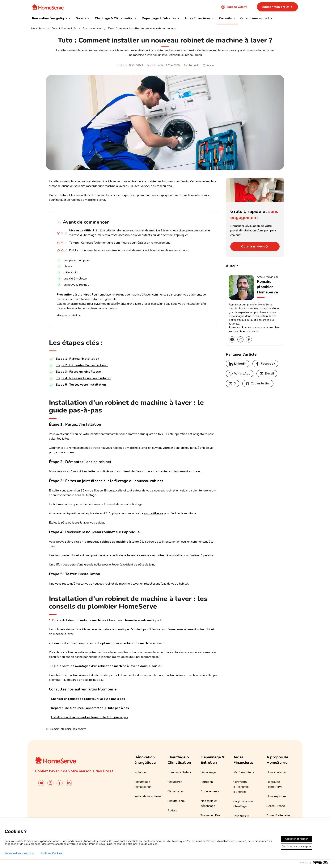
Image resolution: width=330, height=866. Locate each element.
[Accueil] (48, 7)
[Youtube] (232, 339)
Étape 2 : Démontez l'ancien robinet (82, 365)
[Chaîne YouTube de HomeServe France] (41, 783)
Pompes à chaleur (179, 772)
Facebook (268, 364)
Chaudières (174, 782)
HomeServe (38, 28)
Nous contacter (276, 772)
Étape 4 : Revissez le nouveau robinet (83, 378)
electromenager (92, 28)
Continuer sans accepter (296, 846)
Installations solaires (148, 796)
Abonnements (210, 791)
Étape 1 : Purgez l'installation (77, 359)
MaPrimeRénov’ (244, 772)
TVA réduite (241, 816)
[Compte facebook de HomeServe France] (60, 783)
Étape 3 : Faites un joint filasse (78, 372)
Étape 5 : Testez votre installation (81, 385)
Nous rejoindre (276, 796)
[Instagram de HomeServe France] (50, 783)
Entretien (207, 782)
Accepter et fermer (296, 838)
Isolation (140, 772)
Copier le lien (260, 383)
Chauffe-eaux (176, 801)
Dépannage (208, 772)
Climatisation (175, 791)
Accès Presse (275, 806)
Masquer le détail (67, 315)
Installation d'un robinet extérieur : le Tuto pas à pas (89, 717)
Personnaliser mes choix (20, 853)
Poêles (172, 810)
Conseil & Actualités (64, 28)
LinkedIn (240, 364)
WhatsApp (242, 373)
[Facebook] (249, 339)
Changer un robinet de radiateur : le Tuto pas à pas (88, 699)
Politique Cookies (51, 853)
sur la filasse (153, 513)
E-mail (269, 373)
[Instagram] (240, 339)
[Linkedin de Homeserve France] (69, 783)
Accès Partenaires (278, 815)
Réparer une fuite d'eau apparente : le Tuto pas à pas (90, 708)
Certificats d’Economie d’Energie (241, 787)
